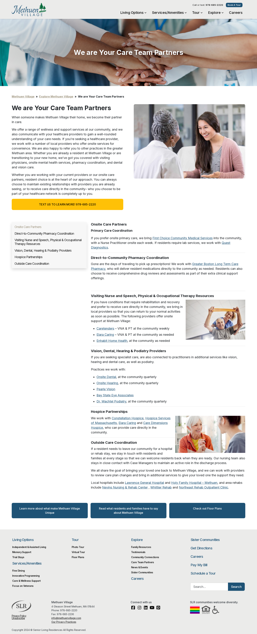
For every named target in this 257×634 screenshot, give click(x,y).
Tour (196, 12)
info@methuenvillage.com (66, 618)
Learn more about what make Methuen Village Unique (49, 510)
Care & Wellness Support (26, 580)
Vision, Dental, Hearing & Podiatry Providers (43, 250)
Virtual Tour (78, 552)
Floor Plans (78, 557)
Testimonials (138, 552)
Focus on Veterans (22, 585)
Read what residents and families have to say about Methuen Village (128, 510)
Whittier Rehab (161, 487)
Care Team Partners (142, 562)
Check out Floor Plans (207, 508)
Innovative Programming (26, 575)
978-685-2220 (214, 4)
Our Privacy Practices (63, 621)
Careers (235, 12)
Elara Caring (127, 423)
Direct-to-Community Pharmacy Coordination (44, 233)
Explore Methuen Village (56, 96)
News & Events (139, 567)
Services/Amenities (168, 12)
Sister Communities (205, 540)
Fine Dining (18, 570)
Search (236, 587)
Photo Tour (78, 547)
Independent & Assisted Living (29, 547)
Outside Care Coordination (32, 263)
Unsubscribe (18, 618)
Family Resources (141, 547)
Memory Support (21, 552)
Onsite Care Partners (28, 227)
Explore (214, 12)
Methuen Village (40, 9)
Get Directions (201, 548)
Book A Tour (234, 4)
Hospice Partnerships (28, 257)
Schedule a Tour (203, 573)
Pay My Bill (199, 565)
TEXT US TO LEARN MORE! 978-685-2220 (67, 204)
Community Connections (145, 557)
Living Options (132, 12)
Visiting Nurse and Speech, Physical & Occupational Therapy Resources (48, 242)
